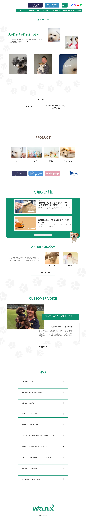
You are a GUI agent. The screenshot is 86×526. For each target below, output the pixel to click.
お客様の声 (71, 10)
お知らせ (78, 10)
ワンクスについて (22, 10)
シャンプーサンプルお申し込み (52, 5)
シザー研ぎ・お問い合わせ (59, 10)
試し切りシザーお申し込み (35, 5)
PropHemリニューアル (35, 10)
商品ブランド (47, 10)
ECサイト (64, 5)
